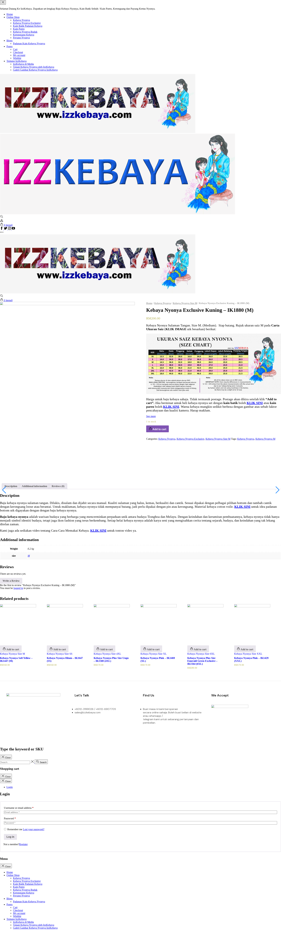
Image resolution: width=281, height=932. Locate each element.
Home (10, 14)
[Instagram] (24, 724)
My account (19, 55)
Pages (10, 46)
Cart (15, 49)
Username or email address (18, 807)
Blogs (10, 40)
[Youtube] (64, 724)
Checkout (18, 52)
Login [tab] (10, 787)
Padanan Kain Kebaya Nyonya (29, 43)
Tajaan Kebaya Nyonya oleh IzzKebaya (33, 67)
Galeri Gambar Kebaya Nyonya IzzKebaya (35, 69)
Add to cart (12, 649)
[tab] (11, 486)
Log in (10, 836)
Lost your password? (33, 829)
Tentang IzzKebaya (17, 61)
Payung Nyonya (21, 37)
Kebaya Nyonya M (265, 438)
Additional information (34, 486)
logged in (18, 588)
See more (151, 416)
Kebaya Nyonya (21, 20)
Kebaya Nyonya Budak (25, 31)
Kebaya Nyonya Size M (185, 303)
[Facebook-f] (10, 724)
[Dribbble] (50, 724)
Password (10, 818)
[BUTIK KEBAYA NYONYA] (97, 292)
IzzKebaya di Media (23, 64)
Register (23, 844)
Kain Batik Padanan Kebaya (27, 26)
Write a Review (11, 580)
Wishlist (17, 58)
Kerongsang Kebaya (23, 34)
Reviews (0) (58, 486)
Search (43, 762)
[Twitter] (37, 724)
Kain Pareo (19, 28)
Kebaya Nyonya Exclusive (27, 23)
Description (11, 486)
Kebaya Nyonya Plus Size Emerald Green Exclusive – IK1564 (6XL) (202, 661)
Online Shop (13, 17)
